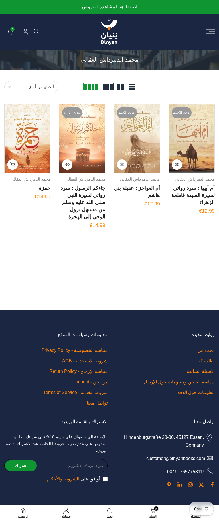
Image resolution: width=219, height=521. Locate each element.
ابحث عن (206, 350)
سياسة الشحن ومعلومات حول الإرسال (178, 381)
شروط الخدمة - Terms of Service (75, 392)
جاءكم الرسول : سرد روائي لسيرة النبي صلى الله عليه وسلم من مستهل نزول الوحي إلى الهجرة (83, 202)
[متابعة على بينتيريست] (168, 484)
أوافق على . (73, 478)
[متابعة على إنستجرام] (190, 484)
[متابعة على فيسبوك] (212, 484)
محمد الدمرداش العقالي (195, 179)
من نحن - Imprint (92, 381)
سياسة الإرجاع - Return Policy (78, 371)
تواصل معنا (97, 403)
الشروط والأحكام (63, 478)
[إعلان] (109, 7)
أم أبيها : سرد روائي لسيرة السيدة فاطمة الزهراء (193, 195)
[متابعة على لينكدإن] (179, 484)
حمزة (44, 188)
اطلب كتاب (204, 360)
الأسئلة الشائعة (201, 371)
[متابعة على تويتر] (201, 484)
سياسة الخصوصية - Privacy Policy (74, 350)
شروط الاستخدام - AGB (85, 360)
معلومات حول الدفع (196, 392)
